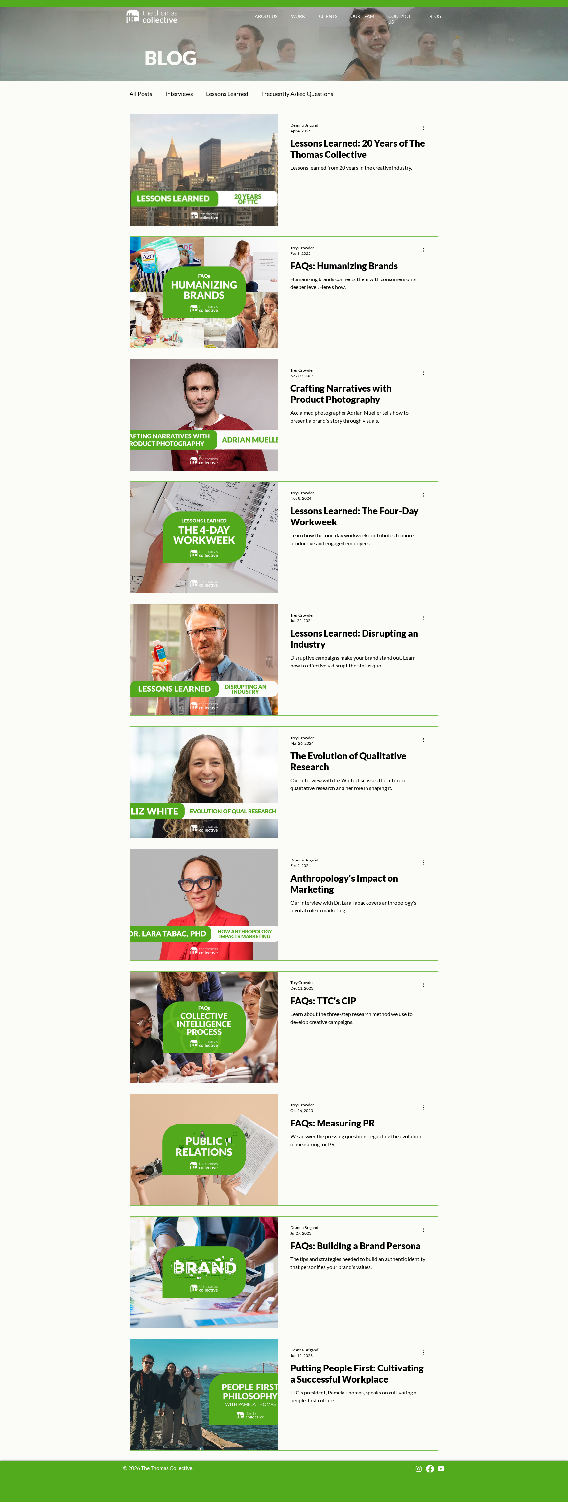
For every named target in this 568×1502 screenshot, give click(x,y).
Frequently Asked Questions (297, 93)
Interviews (179, 93)
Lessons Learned (227, 93)
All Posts (141, 93)
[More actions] (425, 128)
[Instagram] (419, 1469)
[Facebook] (430, 1469)
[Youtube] (441, 1469)
